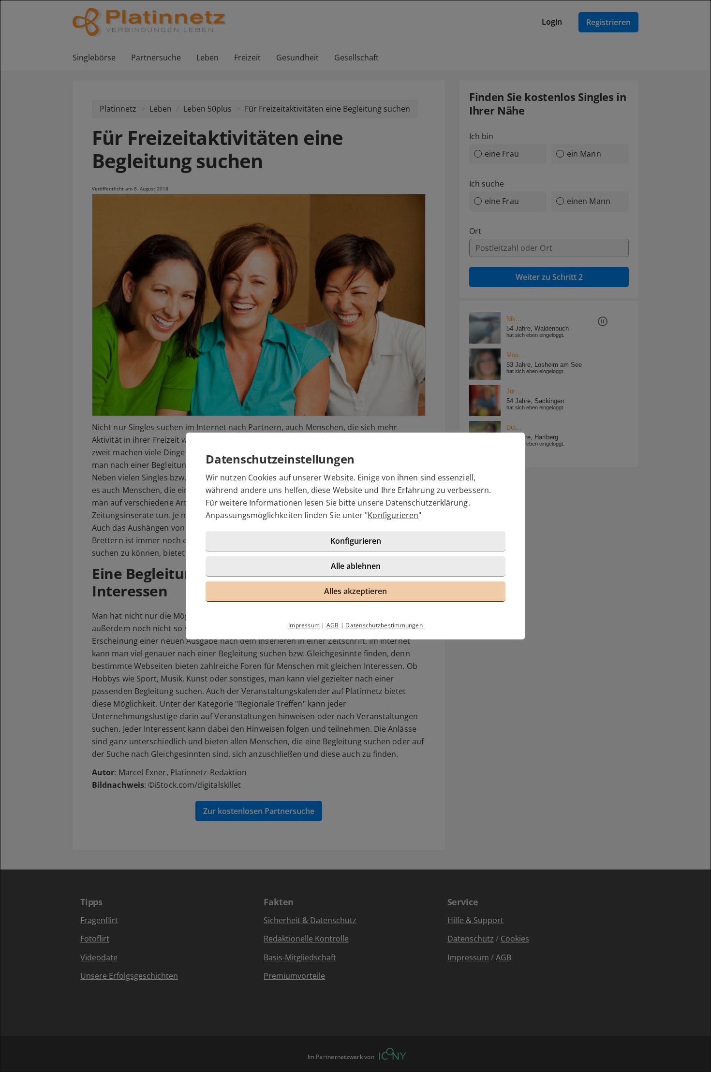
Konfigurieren (393, 515)
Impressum (304, 625)
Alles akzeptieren (355, 591)
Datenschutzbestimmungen (384, 625)
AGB (332, 625)
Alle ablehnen (356, 566)
